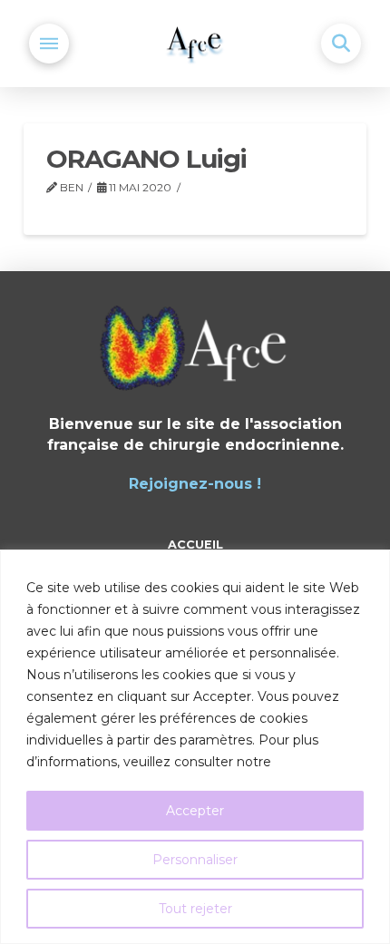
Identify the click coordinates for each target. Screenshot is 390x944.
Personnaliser (195, 860)
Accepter (195, 811)
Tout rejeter (195, 908)
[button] (49, 43)
